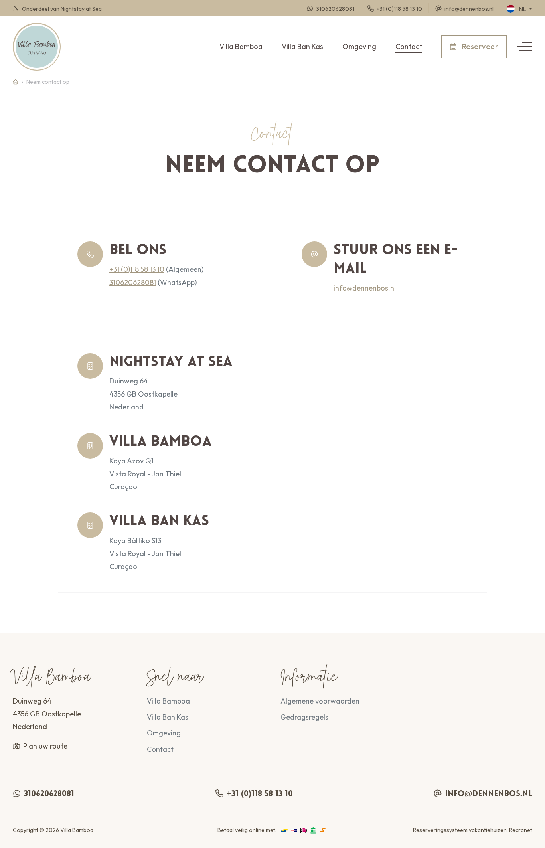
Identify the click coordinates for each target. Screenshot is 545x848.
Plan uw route (45, 746)
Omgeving (359, 46)
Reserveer (479, 46)
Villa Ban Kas (302, 46)
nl (522, 9)
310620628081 (132, 282)
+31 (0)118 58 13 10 (136, 269)
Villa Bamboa (241, 46)
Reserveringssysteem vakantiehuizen (460, 830)
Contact (408, 46)
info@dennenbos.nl (365, 288)
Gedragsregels (304, 716)
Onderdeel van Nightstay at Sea (61, 8)
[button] (524, 47)
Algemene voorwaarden (319, 701)
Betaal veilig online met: (246, 830)
